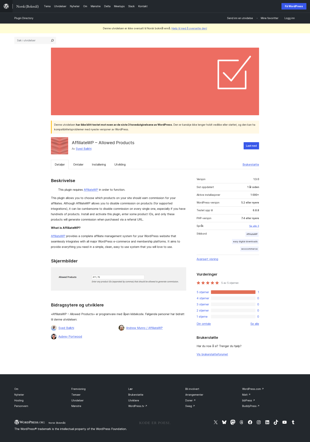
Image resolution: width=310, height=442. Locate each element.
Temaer (76, 394)
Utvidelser (77, 400)
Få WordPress (294, 6)
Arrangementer (194, 394)
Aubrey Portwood (70, 336)
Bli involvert (192, 388)
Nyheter (19, 394)
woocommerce (249, 249)
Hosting (19, 400)
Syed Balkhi (83, 148)
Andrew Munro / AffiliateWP (144, 328)
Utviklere (133, 400)
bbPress (248, 400)
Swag (190, 405)
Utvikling (120, 164)
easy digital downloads (245, 241)
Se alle (254, 324)
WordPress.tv (137, 405)
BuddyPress (251, 405)
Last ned (251, 145)
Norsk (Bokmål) (57, 422)
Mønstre (76, 405)
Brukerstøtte (251, 164)
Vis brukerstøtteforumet (212, 354)
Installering (99, 164)
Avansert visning (207, 259)
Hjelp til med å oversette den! (189, 28)
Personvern (21, 405)
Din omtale (204, 324)
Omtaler (78, 164)
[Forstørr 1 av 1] (181, 272)
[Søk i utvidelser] (52, 40)
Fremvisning (78, 388)
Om (16, 388)
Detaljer (60, 164)
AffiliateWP (91, 189)
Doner (190, 400)
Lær (130, 388)
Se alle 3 (254, 226)
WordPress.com (253, 388)
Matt (246, 394)
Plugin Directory (23, 18)
